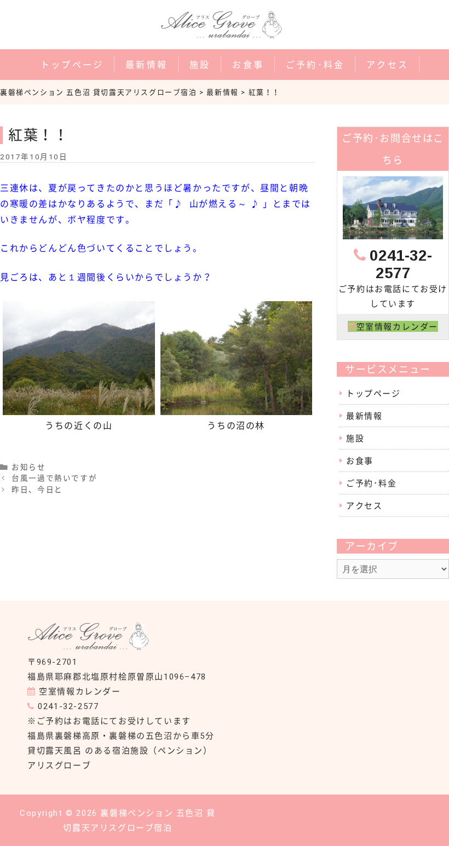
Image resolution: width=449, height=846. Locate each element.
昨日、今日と (37, 489)
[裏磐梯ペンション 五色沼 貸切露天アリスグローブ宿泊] (91, 646)
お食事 (248, 64)
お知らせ (28, 467)
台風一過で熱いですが (54, 478)
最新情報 (146, 64)
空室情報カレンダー (79, 691)
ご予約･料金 (315, 64)
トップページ (72, 64)
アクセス (387, 64)
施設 (199, 64)
